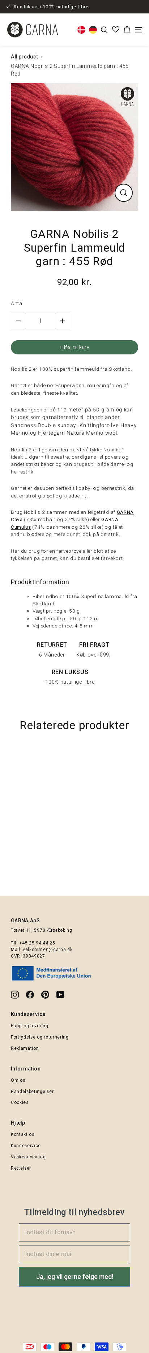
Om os (18, 1080)
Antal (17, 303)
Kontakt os (22, 1134)
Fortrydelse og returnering (40, 1037)
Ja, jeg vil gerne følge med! (74, 1276)
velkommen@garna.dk (47, 949)
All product (24, 57)
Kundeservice (26, 1145)
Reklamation (25, 1048)
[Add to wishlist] (140, 755)
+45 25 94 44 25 (37, 943)
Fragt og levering (29, 1025)
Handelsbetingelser (32, 1091)
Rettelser (21, 1168)
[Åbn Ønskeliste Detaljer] (115, 29)
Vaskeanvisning (28, 1156)
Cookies (20, 1102)
